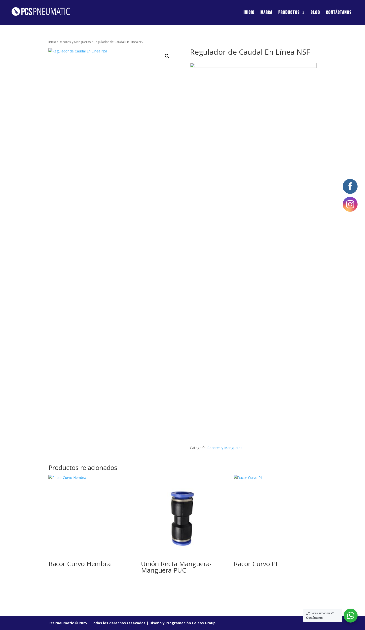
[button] (167, 56)
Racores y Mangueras (75, 42)
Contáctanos (339, 13)
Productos (289, 13)
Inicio (249, 13)
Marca (266, 13)
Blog (315, 13)
